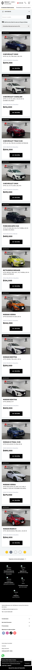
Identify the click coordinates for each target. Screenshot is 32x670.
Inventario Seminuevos (7, 7)
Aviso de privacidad (7, 643)
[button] (28, 17)
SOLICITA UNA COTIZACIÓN (17, 668)
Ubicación (27, 663)
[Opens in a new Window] (25, 3)
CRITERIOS (7, 11)
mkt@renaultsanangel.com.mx (10, 609)
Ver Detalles (16, 68)
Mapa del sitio (5, 648)
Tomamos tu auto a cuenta (23, 7)
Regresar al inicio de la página (16, 558)
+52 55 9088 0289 (8, 611)
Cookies (4, 646)
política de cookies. (15, 663)
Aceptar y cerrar (6, 665)
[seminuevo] (16, 43)
